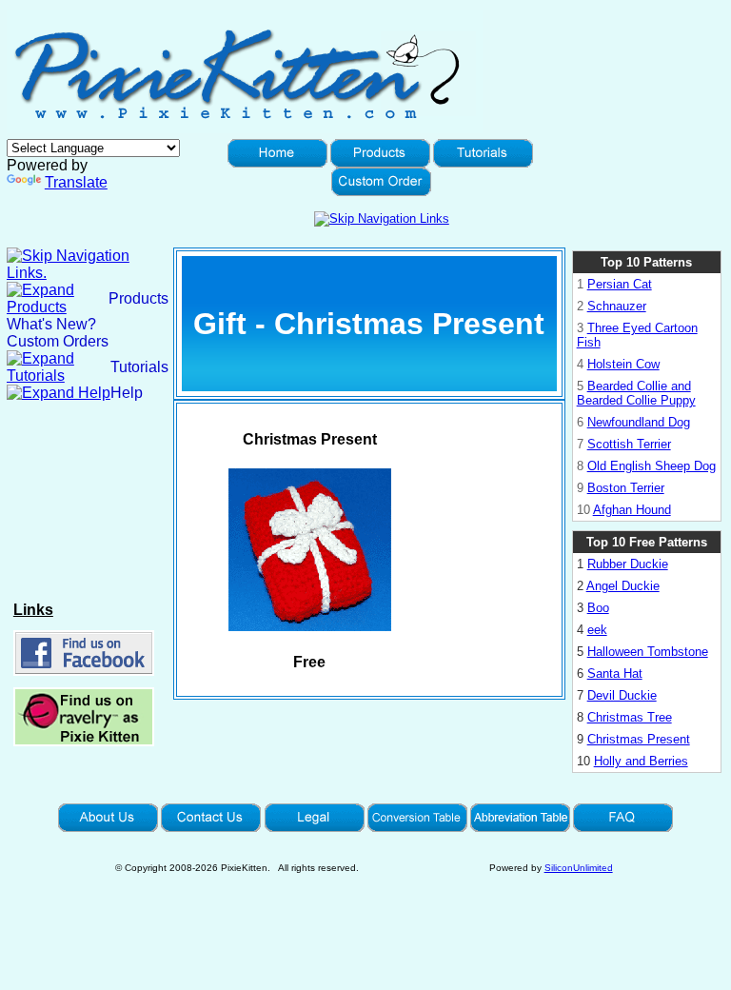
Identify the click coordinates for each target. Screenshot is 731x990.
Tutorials (139, 367)
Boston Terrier (625, 488)
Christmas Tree (629, 717)
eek (597, 630)
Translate (76, 182)
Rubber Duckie (627, 564)
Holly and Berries (641, 761)
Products (138, 298)
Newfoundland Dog (638, 422)
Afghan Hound (632, 510)
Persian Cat (619, 284)
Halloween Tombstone (647, 651)
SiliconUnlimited (578, 867)
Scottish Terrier (629, 444)
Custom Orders (58, 341)
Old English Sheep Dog (651, 466)
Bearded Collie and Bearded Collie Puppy (636, 393)
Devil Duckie (622, 695)
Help (126, 393)
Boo (598, 608)
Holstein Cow (623, 364)
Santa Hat (614, 673)
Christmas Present (638, 739)
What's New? (51, 324)
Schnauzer (616, 306)
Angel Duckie (623, 586)
